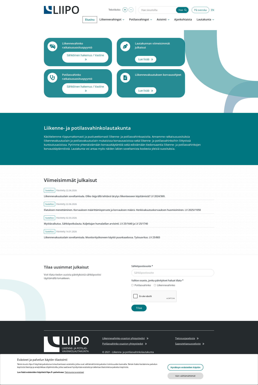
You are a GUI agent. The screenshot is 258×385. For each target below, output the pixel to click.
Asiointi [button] (161, 19)
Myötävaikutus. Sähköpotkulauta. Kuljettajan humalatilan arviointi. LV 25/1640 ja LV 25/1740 (96, 223)
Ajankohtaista (183, 19)
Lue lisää (147, 59)
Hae (181, 10)
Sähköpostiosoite (142, 266)
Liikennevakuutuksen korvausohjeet (158, 74)
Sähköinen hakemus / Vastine (87, 57)
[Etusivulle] (61, 9)
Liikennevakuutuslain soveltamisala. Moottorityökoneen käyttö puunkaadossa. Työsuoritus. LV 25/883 (102, 237)
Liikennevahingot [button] (110, 19)
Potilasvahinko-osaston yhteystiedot (122, 343)
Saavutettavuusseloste (188, 343)
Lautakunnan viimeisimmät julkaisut (158, 45)
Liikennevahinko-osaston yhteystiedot (123, 338)
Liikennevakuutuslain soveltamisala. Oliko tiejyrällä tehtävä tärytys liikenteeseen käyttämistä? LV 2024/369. (104, 196)
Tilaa (139, 308)
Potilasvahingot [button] (139, 19)
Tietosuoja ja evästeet (74, 372)
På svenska (200, 10)
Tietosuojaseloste (185, 338)
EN (212, 10)
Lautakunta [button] (204, 19)
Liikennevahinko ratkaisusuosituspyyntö (85, 45)
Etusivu (90, 19)
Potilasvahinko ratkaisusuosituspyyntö (85, 77)
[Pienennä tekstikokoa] (131, 9)
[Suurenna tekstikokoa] (125, 9)
